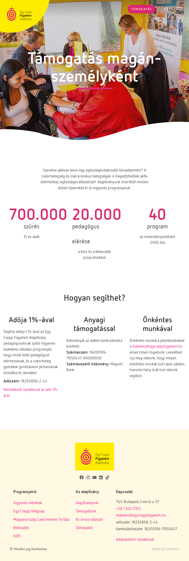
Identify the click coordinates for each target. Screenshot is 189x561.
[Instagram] (88, 477)
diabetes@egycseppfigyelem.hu (157, 346)
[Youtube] (94, 477)
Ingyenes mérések (27, 502)
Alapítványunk (87, 502)
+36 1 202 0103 (128, 508)
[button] (166, 9)
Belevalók (21, 527)
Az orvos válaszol (89, 519)
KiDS (17, 535)
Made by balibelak (165, 548)
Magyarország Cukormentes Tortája (41, 519)
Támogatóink (86, 511)
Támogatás (84, 527)
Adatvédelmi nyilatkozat (135, 539)
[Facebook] (81, 477)
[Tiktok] (107, 477)
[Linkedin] (101, 477)
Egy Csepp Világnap (29, 511)
